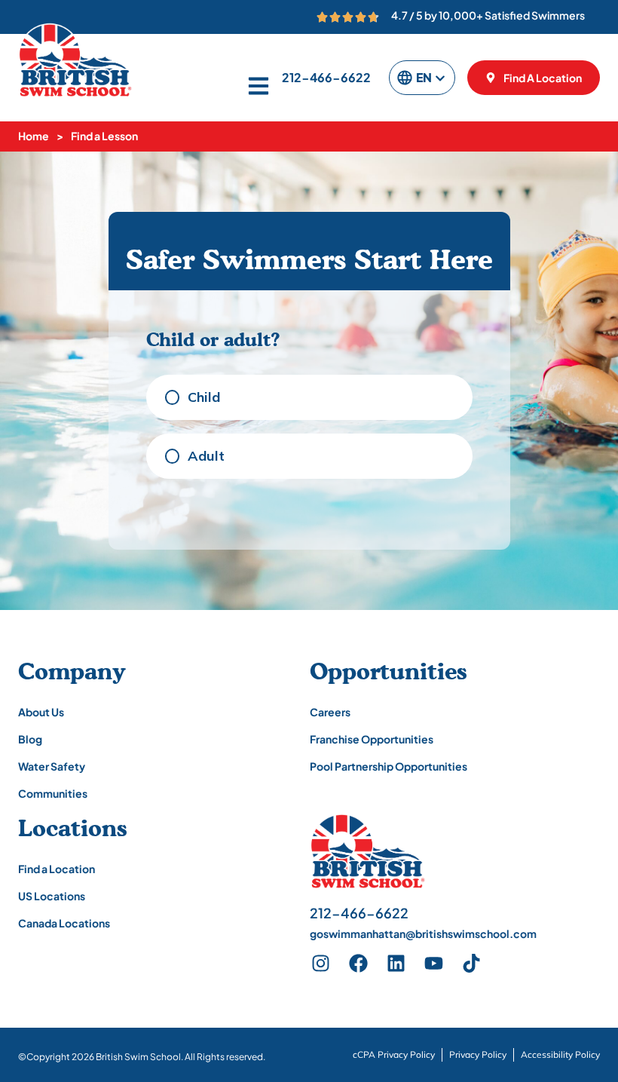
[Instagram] (321, 963)
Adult (206, 455)
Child (204, 397)
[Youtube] (434, 963)
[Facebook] (359, 963)
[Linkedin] (396, 963)
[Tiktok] (472, 963)
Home (33, 136)
